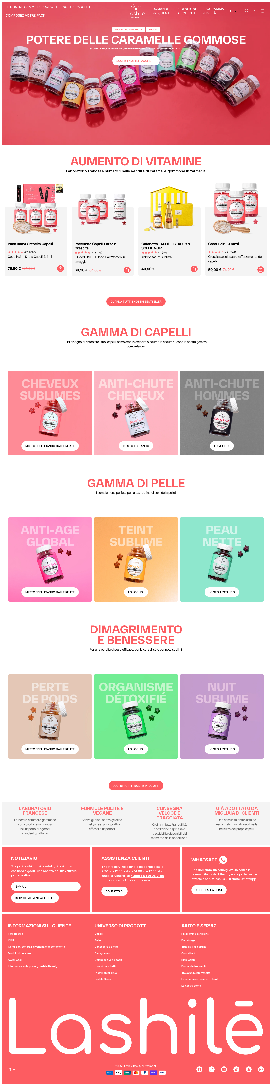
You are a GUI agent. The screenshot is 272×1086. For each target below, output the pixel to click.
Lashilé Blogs (103, 979)
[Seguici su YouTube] (224, 1069)
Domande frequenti (193, 966)
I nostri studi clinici (106, 973)
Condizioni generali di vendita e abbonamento (36, 946)
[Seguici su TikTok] (236, 1069)
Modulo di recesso (19, 953)
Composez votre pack (108, 960)
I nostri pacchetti (105, 966)
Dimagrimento (103, 953)
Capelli (99, 933)
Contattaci (188, 953)
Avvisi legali (15, 960)
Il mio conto (188, 960)
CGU (11, 940)
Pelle (98, 940)
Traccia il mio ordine (193, 946)
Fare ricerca (15, 933)
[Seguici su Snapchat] (249, 1069)
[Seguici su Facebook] (199, 1069)
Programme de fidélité (195, 933)
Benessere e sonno (107, 946)
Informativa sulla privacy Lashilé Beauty (32, 966)
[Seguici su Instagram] (212, 1069)
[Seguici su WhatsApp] (261, 1069)
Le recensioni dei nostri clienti (199, 979)
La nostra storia (191, 985)
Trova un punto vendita (195, 973)
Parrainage (188, 940)
